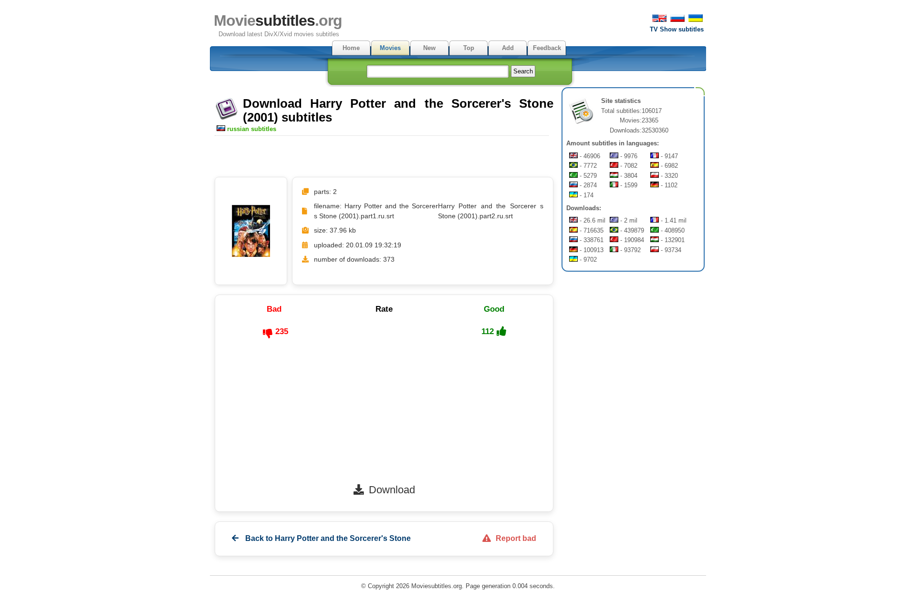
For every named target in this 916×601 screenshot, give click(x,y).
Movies (390, 47)
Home (351, 47)
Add (508, 47)
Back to (327, 538)
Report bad (516, 538)
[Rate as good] (501, 331)
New (429, 47)
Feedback (547, 47)
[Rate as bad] (267, 333)
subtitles (278, 20)
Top (468, 47)
